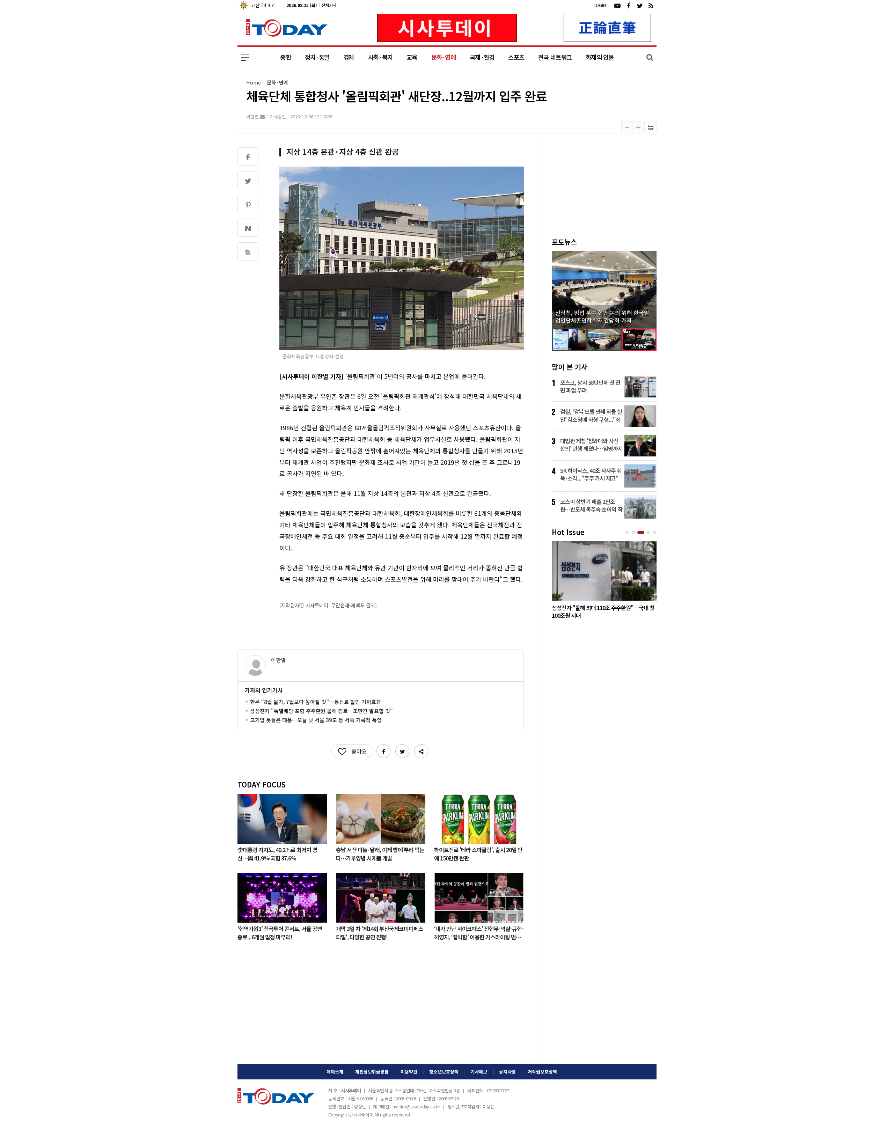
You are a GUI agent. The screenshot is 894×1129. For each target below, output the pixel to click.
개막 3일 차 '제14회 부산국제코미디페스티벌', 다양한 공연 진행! (379, 932)
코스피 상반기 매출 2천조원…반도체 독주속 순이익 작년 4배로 (591, 505)
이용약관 (409, 1071)
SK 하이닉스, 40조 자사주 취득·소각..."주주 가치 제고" (591, 474)
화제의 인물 (600, 57)
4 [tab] (648, 532)
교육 (411, 57)
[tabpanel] (604, 581)
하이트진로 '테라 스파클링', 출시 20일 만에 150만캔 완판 (478, 853)
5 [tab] (655, 532)
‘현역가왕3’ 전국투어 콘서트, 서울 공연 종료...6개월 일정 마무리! (279, 932)
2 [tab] (634, 532)
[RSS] (651, 5)
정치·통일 (317, 57)
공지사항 (507, 1071)
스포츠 (516, 57)
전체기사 (329, 5)
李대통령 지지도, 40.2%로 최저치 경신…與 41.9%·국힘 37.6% (277, 853)
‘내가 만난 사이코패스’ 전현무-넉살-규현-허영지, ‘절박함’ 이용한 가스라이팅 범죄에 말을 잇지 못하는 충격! (478, 932)
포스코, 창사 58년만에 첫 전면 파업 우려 (590, 386)
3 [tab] (641, 532)
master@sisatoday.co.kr (416, 1106)
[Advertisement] (380, 1008)
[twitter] (639, 5)
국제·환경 (482, 57)
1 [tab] (627, 532)
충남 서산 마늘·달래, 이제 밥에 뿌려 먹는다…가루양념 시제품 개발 (380, 853)
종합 (285, 57)
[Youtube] (617, 5)
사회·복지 (380, 57)
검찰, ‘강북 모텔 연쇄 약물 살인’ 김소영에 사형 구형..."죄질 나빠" (591, 415)
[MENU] (245, 57)
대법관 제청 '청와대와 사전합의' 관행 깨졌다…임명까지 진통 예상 (591, 444)
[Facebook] (628, 5)
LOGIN (600, 5)
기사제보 (478, 1071)
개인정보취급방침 (372, 1071)
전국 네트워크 (555, 57)
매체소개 (335, 1071)
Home (253, 82)
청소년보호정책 (444, 1071)
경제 (348, 57)
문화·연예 (443, 57)
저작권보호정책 (542, 1071)
